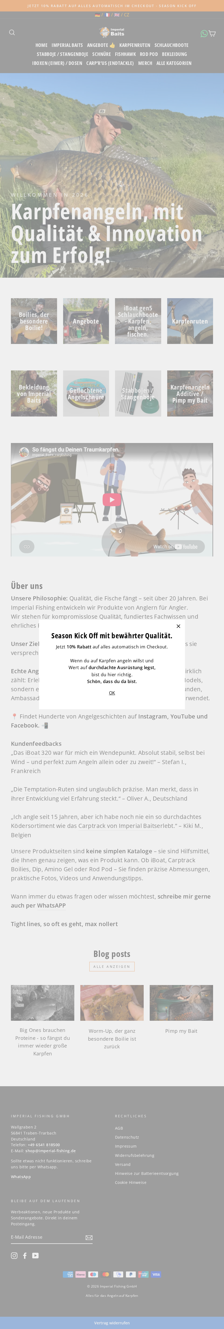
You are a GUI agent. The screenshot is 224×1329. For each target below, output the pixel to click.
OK (112, 693)
